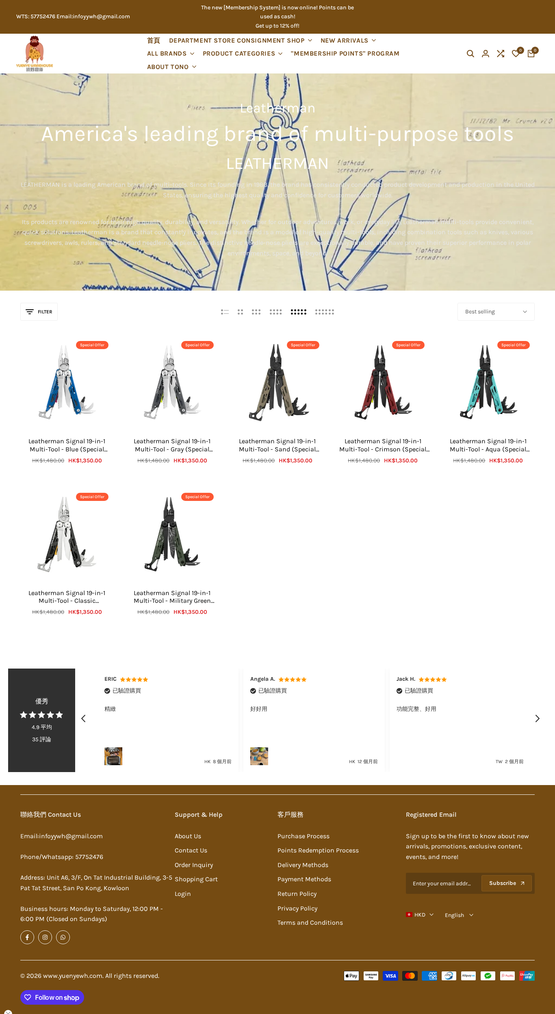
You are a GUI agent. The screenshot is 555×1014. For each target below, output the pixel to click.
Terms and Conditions (310, 922)
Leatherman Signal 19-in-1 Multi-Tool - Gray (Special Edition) (172, 445)
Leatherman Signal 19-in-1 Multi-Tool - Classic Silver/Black (66, 596)
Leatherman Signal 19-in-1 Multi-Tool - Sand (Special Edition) (277, 445)
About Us (188, 836)
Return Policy (297, 893)
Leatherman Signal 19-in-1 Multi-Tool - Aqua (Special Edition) (488, 445)
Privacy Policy (297, 908)
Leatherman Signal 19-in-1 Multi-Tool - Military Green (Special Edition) (172, 596)
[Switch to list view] (225, 312)
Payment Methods (304, 879)
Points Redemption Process (318, 850)
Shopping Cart (196, 879)
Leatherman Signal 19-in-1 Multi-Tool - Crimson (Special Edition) (382, 445)
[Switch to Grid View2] (240, 312)
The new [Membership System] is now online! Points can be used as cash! (277, 12)
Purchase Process (304, 836)
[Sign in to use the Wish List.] (58, 415)
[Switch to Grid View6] (324, 312)
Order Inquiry (194, 865)
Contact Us (191, 850)
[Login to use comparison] (75, 415)
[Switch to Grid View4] (276, 312)
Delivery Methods (303, 865)
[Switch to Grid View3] (256, 312)
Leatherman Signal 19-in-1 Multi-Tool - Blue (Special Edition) (66, 445)
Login (183, 893)
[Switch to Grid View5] (298, 312)
